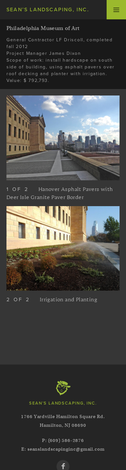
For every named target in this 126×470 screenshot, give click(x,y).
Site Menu (116, 9)
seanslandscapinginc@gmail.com (66, 449)
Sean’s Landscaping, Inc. (47, 9)
